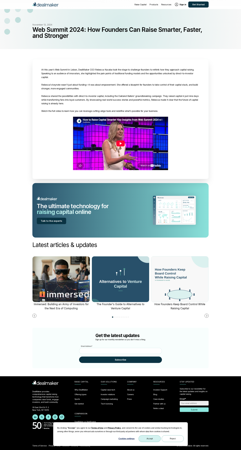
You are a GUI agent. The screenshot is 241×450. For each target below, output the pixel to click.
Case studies (158, 399)
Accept (150, 439)
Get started (79, 404)
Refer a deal (158, 408)
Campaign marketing (109, 399)
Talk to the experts (51, 221)
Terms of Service (39, 446)
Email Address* (86, 346)
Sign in (182, 4)
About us (130, 390)
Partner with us (159, 404)
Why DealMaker (81, 390)
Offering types (80, 394)
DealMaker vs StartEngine (85, 422)
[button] (140, 4)
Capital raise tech (108, 390)
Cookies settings (126, 439)
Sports (77, 399)
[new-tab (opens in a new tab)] (35, 417)
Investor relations (108, 394)
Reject (173, 439)
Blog (155, 394)
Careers (130, 394)
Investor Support (160, 390)
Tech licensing (107, 404)
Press (129, 399)
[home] (45, 4)
